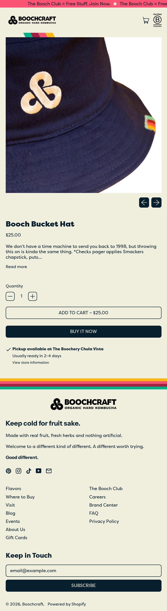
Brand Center (103, 505)
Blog (10, 513)
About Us (15, 529)
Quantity (14, 286)
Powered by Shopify (67, 604)
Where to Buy (20, 497)
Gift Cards (16, 537)
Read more (16, 266)
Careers (97, 497)
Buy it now (83, 331)
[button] (84, 115)
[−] (10, 296)
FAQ (93, 513)
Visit (10, 505)
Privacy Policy (104, 521)
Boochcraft (32, 604)
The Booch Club (106, 488)
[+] (32, 296)
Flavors (13, 488)
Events (13, 521)
